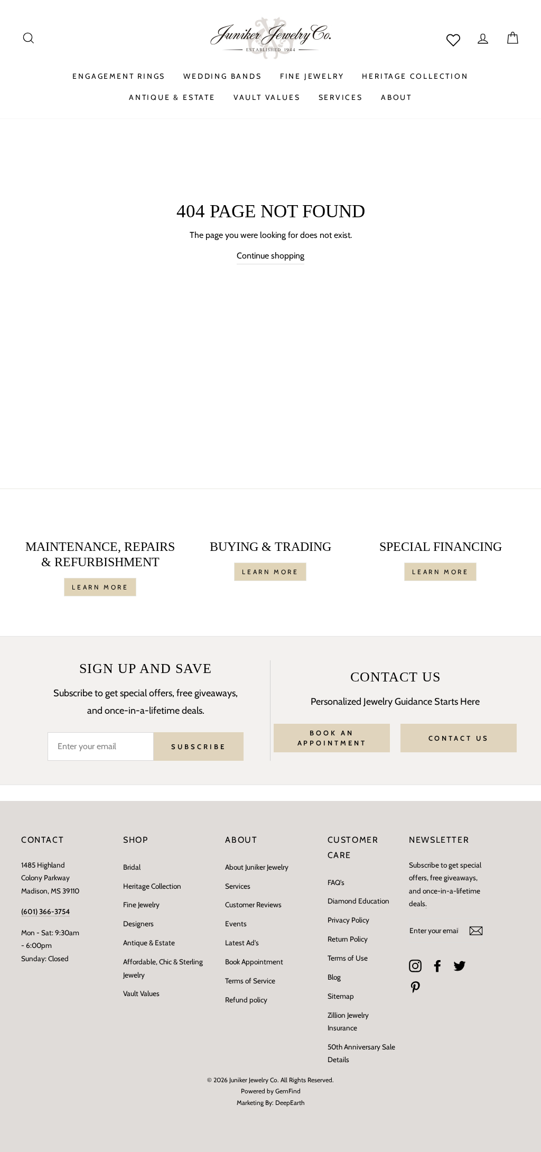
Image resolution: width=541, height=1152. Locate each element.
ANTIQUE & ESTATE (172, 97)
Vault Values (141, 993)
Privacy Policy (348, 920)
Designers (138, 923)
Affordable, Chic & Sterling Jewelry (163, 968)
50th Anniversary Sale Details (361, 1053)
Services (237, 886)
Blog (334, 977)
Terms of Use (348, 958)
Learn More (100, 587)
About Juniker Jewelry (256, 867)
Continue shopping (270, 256)
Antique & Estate (149, 942)
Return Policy (348, 939)
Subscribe (198, 746)
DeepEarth (290, 1103)
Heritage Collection (152, 886)
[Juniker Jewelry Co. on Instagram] (415, 965)
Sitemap (341, 996)
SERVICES (341, 97)
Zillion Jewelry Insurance (348, 1021)
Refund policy (246, 1000)
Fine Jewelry (141, 904)
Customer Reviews (253, 904)
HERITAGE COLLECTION (415, 76)
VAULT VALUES (267, 97)
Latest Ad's (242, 942)
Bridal (132, 867)
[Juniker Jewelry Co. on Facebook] (437, 965)
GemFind (288, 1091)
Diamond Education (358, 901)
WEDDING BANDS (222, 76)
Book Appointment (254, 961)
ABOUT (396, 97)
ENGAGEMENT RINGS (118, 76)
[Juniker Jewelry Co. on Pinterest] (415, 987)
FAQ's (336, 882)
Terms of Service (250, 980)
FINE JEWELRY (312, 76)
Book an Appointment (332, 738)
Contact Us (458, 738)
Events (236, 923)
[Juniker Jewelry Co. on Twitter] (459, 965)
